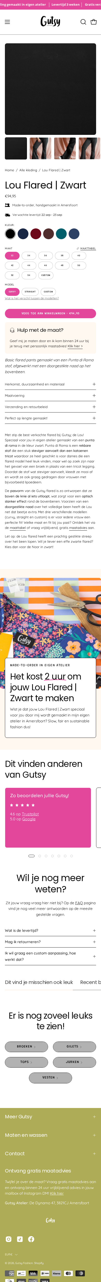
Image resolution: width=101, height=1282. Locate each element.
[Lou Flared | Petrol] (61, 234)
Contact (15, 1153)
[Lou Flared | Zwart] (16, 148)
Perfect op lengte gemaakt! (26, 418)
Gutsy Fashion (24, 1263)
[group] (50, 5)
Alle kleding (28, 170)
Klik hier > (75, 346)
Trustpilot (30, 813)
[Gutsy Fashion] (50, 22)
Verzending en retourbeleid (26, 407)
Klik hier (57, 1193)
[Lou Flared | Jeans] (74, 234)
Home (9, 170)
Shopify (38, 1263)
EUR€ (9, 1254)
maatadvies (78, 527)
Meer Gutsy (18, 1116)
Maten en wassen (26, 1135)
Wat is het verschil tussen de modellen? (32, 298)
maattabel (18, 527)
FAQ (79, 903)
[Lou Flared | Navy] (23, 234)
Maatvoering (15, 395)
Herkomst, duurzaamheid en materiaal (34, 384)
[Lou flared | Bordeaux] (35, 234)
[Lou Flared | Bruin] (48, 234)
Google (29, 818)
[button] (82, 21)
